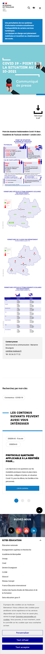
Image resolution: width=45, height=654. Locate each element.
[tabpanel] (22, 462)
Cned (4, 563)
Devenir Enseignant (9, 567)
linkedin (34, 530)
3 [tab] (28, 500)
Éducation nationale (10, 545)
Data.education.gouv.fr (11, 597)
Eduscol (5, 576)
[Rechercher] (29, 8)
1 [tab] (16, 501)
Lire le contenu (22, 488)
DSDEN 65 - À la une (15, 438)
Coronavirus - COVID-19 (14, 397)
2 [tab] (22, 500)
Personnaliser (22, 632)
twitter (11, 530)
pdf (38, 117)
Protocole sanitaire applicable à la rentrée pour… (22, 458)
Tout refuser (22, 640)
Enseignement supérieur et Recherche (16, 550)
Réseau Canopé (8, 581)
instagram (19, 530)
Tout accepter (23, 647)
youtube (26, 530)
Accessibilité (34, 8)
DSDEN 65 (13, 444)
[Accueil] (9, 6)
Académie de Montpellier (11, 554)
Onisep (5, 558)
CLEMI (4, 572)
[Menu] (39, 8)
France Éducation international (14, 585)
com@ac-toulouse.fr (14, 351)
